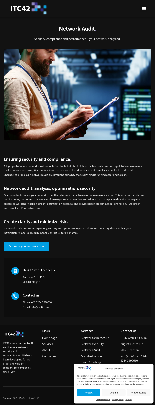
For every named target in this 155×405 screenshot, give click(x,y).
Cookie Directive (103, 399)
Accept (89, 392)
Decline (114, 392)
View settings (138, 392)
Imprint (128, 399)
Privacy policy (118, 399)
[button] (143, 8)
